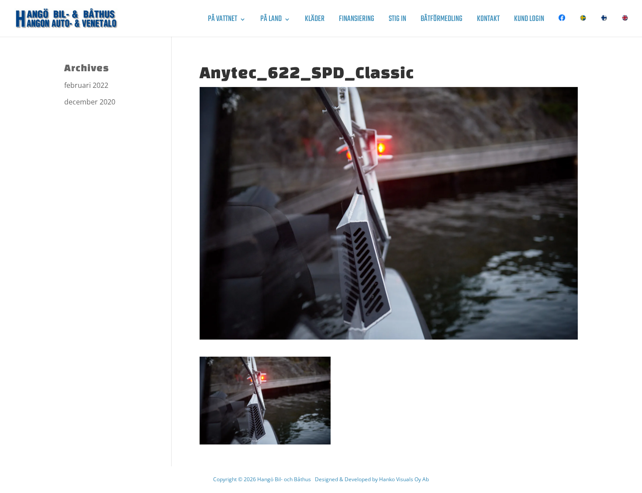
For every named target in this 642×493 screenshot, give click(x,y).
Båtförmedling (442, 20)
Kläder (314, 20)
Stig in (397, 20)
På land (271, 20)
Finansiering (356, 20)
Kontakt (488, 20)
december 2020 (89, 102)
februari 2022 (86, 85)
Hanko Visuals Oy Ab (404, 479)
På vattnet (222, 20)
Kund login (529, 20)
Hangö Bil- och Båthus (284, 479)
